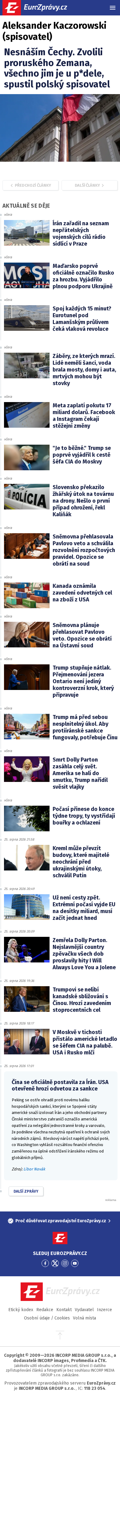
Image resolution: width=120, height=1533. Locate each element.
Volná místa (84, 1318)
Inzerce (104, 1309)
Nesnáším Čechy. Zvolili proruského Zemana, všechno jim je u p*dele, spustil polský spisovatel (57, 68)
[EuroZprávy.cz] (40, 7)
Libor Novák (34, 1169)
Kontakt (64, 1309)
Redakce (44, 1309)
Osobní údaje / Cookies (47, 1318)
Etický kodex (20, 1309)
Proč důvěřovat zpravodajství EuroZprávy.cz (60, 1220)
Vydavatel (84, 1309)
